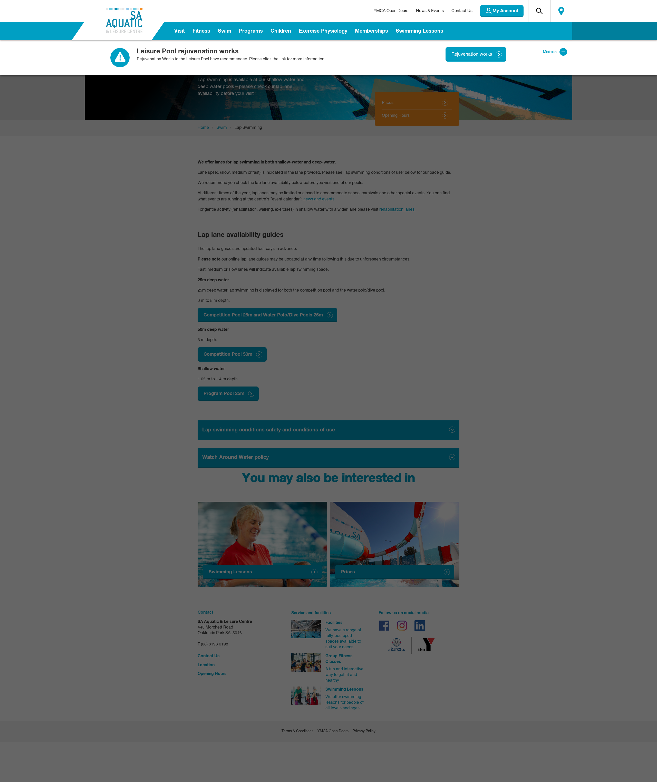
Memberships (371, 31)
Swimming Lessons (419, 31)
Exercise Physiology (323, 31)
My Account (505, 11)
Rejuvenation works (471, 54)
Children (280, 31)
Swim (224, 31)
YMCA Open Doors (391, 11)
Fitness (201, 31)
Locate (561, 11)
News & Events (430, 11)
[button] (539, 11)
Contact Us (461, 11)
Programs (251, 31)
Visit (179, 31)
